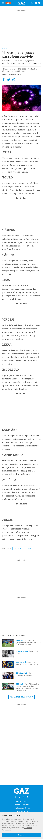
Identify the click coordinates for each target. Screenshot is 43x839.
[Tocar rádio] (35, 3)
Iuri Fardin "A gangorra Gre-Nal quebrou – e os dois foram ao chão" (28, 642)
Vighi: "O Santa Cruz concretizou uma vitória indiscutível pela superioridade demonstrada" (27, 687)
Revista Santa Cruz (21, 811)
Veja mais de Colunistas (20, 697)
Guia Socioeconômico (21, 808)
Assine (8, 3)
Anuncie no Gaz (21, 801)
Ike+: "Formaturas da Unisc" (24, 674)
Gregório (28, 548)
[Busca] (32, 3)
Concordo (21, 835)
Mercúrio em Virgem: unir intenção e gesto (27, 663)
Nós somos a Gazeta (21, 805)
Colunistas (17, 548)
